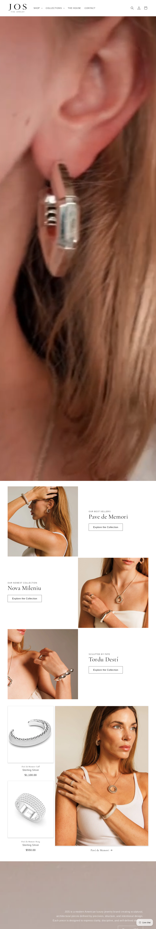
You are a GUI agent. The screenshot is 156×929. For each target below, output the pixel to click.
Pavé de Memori (100, 850)
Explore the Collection (105, 527)
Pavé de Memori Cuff (31, 766)
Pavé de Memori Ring (30, 841)
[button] (38, 8)
